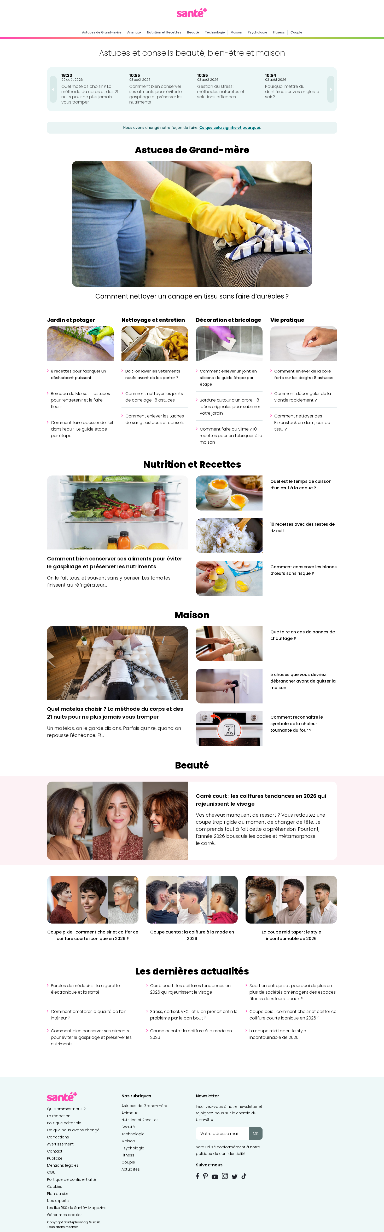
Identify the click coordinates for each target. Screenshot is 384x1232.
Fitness (279, 32)
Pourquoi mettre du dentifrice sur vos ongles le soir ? (292, 91)
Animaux (134, 32)
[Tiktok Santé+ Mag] (244, 1175)
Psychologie (257, 32)
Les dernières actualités (192, 971)
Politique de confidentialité (71, 1179)
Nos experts (58, 1200)
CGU (51, 1172)
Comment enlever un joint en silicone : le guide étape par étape (228, 377)
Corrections (58, 1137)
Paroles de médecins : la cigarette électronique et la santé (85, 989)
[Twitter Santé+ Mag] (235, 1176)
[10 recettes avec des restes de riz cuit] (229, 535)
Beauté (193, 32)
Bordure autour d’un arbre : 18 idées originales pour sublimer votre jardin (230, 406)
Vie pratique (287, 320)
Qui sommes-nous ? (66, 1108)
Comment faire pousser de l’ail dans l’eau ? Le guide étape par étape (82, 429)
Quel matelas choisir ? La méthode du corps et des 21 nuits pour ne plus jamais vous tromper (89, 94)
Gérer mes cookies (65, 1214)
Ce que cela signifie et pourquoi (229, 127)
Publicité (54, 1158)
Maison (236, 32)
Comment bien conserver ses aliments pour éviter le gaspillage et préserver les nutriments (156, 94)
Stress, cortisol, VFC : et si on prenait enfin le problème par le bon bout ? (193, 1014)
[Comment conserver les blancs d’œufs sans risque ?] (229, 578)
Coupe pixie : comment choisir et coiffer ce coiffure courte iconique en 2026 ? (292, 1014)
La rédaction (59, 1116)
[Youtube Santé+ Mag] (215, 1176)
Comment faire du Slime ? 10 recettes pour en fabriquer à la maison (231, 435)
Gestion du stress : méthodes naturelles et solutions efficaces (221, 91)
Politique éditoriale (64, 1123)
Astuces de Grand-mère (101, 32)
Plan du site (57, 1193)
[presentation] (53, 89)
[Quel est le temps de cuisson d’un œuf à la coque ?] (229, 493)
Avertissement (60, 1144)
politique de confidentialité (221, 1153)
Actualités (130, 1169)
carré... (208, 843)
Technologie (215, 32)
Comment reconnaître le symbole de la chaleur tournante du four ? (296, 723)
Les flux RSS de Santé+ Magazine (77, 1207)
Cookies (54, 1186)
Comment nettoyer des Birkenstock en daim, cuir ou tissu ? (302, 422)
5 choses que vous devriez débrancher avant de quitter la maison (303, 681)
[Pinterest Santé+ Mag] (205, 1176)
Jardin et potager (71, 320)
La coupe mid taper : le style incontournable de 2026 (277, 1034)
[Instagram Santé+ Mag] (225, 1176)
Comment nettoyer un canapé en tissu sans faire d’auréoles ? (192, 296)
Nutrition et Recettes (164, 32)
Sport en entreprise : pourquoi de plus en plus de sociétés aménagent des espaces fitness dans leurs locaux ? (292, 992)
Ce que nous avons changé (73, 1130)
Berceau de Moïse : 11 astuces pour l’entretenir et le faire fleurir (80, 400)
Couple (296, 32)
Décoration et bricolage (228, 320)
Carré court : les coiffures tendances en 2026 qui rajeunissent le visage (190, 989)
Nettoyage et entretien (153, 320)
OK (256, 1133)
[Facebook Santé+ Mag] (197, 1176)
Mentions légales (63, 1165)
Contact (54, 1151)
